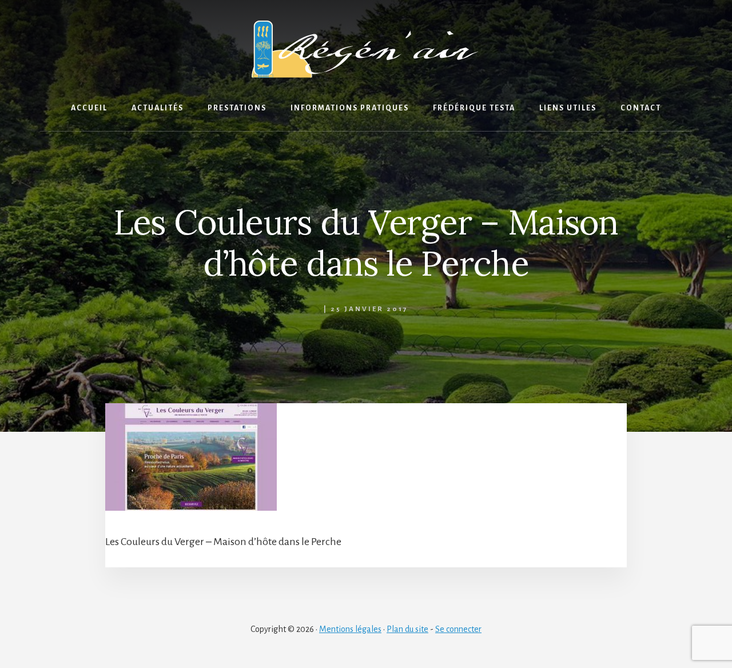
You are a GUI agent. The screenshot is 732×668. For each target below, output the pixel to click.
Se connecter (458, 629)
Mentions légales (350, 629)
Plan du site (407, 629)
